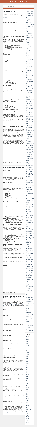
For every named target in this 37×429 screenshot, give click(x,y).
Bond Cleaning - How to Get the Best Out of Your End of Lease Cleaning (29, 323)
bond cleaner (12, 162)
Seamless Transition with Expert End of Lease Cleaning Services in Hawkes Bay (30, 23)
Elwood (27, 351)
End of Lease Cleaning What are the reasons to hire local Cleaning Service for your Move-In (30, 273)
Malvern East (27, 374)
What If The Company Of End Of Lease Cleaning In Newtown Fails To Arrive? (29, 222)
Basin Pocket (27, 422)
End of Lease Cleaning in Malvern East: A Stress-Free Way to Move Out (30, 131)
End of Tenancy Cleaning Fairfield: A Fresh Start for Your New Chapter (29, 168)
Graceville (27, 419)
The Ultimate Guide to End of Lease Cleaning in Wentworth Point (29, 194)
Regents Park (27, 416)
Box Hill (27, 358)
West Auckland (27, 363)
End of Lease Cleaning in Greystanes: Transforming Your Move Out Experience (29, 211)
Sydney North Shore (28, 409)
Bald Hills (5, 12)
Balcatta (27, 378)
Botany (27, 395)
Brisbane (27, 349)
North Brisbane (8, 12)
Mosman (27, 403)
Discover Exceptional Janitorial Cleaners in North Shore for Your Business (29, 27)
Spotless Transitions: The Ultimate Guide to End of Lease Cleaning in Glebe (30, 153)
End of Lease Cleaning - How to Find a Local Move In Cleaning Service (29, 296)
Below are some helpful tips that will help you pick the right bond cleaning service (29, 251)
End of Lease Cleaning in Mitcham (30, 50)
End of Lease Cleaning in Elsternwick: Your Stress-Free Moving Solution (29, 138)
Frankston (27, 370)
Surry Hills (27, 372)
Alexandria (27, 392)
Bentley (27, 389)
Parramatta (27, 369)
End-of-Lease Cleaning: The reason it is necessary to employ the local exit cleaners (29, 245)
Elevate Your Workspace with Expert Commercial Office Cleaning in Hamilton (29, 72)
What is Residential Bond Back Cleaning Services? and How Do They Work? (29, 260)
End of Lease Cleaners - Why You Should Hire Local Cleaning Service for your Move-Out (30, 231)
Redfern (27, 414)
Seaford (27, 384)
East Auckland (27, 352)
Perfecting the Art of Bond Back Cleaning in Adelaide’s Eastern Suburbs (29, 12)
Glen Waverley (27, 345)
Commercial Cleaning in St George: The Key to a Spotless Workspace (29, 183)
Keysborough (27, 405)
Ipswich (27, 391)
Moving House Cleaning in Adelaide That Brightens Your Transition (29, 20)
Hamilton (27, 340)
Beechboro (27, 373)
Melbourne (27, 346)
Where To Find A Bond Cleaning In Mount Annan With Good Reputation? (30, 218)
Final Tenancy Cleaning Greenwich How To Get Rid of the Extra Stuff (30, 247)
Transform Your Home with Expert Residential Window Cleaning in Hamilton (29, 29)
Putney (27, 411)
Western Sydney (28, 371)
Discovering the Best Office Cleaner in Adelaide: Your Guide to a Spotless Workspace (29, 189)
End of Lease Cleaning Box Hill (29, 87)
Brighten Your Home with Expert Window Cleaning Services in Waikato (29, 31)
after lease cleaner (6, 162)
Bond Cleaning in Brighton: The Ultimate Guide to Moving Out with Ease (29, 62)
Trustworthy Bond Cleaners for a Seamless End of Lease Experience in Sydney (29, 70)
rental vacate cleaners (6, 292)
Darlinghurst (27, 360)
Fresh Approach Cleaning (18, 1)
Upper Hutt (27, 339)
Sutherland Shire (28, 387)
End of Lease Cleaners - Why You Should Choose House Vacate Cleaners (30, 319)
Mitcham (27, 348)
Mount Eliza (27, 401)
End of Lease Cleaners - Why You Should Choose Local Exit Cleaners (30, 304)
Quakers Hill (27, 336)
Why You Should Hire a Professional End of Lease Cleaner (29, 313)
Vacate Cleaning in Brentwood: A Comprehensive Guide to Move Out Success (29, 134)
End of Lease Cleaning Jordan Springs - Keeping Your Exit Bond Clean (30, 294)
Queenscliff (27, 368)
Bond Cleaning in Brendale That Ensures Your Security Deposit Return (29, 89)
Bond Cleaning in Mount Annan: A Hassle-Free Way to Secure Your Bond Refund (30, 199)
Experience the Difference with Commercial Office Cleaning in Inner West (29, 178)
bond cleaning (13, 292)
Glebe (27, 380)
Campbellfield (27, 394)
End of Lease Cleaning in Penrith (29, 290)
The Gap (27, 413)
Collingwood (27, 418)
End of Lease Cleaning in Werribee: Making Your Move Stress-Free (29, 161)
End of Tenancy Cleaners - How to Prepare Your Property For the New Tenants (29, 326)
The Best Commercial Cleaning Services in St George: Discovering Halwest (29, 176)
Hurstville (27, 376)
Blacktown (27, 417)
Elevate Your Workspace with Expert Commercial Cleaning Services (29, 108)
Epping (27, 379)
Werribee (27, 383)
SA (26, 385)
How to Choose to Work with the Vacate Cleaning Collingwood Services (29, 281)
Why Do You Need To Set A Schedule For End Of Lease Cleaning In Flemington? (29, 220)
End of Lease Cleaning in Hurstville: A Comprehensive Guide (29, 140)
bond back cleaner (5, 163)
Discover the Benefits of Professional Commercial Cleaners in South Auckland (29, 33)
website (7, 146)
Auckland (27, 347)
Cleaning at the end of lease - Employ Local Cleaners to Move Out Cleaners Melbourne (29, 275)
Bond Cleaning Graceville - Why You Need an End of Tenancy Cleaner (29, 292)
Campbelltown (27, 397)
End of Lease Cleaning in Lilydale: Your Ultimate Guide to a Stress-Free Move (30, 158)
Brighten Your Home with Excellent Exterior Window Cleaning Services (29, 55)
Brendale (5, 170)
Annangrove (27, 390)
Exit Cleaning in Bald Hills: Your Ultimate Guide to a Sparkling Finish (29, 57)
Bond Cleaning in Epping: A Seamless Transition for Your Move (29, 150)
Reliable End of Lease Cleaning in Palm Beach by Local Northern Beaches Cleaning (30, 35)
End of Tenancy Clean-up (29, 265)
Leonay (27, 400)
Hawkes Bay (27, 338)
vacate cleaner (17, 162)
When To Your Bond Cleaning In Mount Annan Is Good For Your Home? (29, 226)
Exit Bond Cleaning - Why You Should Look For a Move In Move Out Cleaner (29, 308)
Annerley (27, 423)
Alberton (27, 361)
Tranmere (27, 393)
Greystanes (27, 398)
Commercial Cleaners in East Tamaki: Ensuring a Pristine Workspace (29, 205)
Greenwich (27, 408)
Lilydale (27, 382)
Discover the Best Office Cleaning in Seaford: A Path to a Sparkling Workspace (30, 170)
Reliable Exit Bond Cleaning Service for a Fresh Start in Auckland (29, 48)
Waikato (27, 341)
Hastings (27, 356)
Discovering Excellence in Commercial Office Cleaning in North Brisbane (29, 125)
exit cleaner (11, 163)
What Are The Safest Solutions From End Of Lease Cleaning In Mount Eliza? (29, 216)
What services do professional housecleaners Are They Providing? (29, 249)
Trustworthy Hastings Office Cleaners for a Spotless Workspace (29, 91)
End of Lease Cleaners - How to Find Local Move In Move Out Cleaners (29, 310)
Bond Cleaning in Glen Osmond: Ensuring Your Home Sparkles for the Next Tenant (30, 172)
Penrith (27, 367)
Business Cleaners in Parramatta (29, 116)
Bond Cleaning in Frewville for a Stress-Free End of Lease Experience (29, 114)
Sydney (27, 337)
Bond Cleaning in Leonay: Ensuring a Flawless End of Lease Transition (30, 213)
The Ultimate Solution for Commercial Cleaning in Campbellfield (29, 196)
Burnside (27, 357)
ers (19, 162)
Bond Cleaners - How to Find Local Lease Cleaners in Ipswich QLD (29, 299)
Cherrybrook (27, 354)
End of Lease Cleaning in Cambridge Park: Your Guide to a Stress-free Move (30, 128)
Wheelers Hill (27, 412)
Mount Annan (27, 396)
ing (9, 162)
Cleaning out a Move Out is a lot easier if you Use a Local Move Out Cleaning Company (29, 277)
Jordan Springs (28, 404)
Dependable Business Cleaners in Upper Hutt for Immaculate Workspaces (29, 42)
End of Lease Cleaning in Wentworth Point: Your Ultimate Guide (29, 155)
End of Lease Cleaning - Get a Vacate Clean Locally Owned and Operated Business (29, 321)
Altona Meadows (28, 362)
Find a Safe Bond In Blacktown (29, 279)
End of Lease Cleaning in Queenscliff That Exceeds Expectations (29, 112)
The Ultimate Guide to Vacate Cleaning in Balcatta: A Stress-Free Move (29, 147)
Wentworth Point (28, 381)
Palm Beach (27, 343)
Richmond (27, 406)
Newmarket (27, 407)
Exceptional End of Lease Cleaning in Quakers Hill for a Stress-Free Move (29, 16)
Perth (26, 365)
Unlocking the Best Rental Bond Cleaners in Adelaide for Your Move (29, 18)
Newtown (27, 402)
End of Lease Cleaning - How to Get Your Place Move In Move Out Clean (30, 315)
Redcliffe (27, 415)
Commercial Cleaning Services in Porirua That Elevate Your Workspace (29, 74)
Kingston (27, 420)
